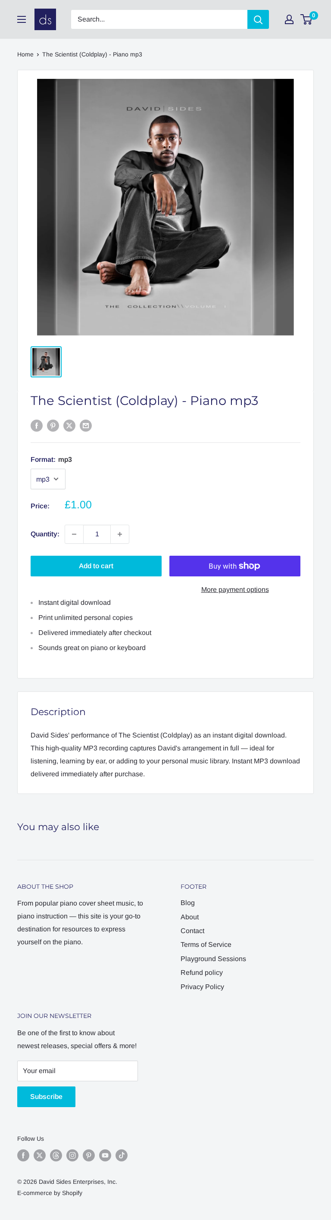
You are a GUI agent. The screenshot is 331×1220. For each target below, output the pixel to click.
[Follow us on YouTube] (105, 1155)
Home (25, 54)
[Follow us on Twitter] (40, 1155)
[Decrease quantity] (74, 534)
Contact (192, 930)
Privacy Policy (202, 986)
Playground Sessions (213, 958)
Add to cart (96, 566)
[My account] (289, 19)
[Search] (258, 19)
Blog (188, 902)
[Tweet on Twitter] (69, 425)
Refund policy (202, 972)
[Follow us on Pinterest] (89, 1155)
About (190, 917)
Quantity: (45, 534)
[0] (306, 19)
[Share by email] (86, 425)
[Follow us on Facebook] (23, 1155)
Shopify (72, 1192)
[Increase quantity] (120, 534)
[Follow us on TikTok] (122, 1155)
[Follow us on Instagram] (72, 1155)
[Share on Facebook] (37, 425)
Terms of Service (206, 944)
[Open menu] (21, 19)
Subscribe (46, 1096)
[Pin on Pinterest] (53, 425)
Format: (51, 459)
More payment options (235, 589)
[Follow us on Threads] (56, 1155)
